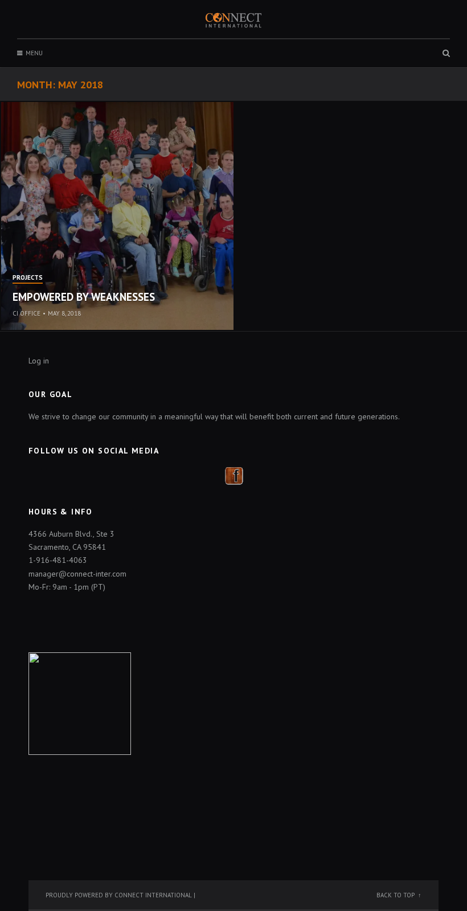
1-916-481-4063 (57, 560)
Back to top (395, 895)
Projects (28, 278)
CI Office (26, 313)
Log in (38, 361)
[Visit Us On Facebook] (233, 474)
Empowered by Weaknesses (84, 297)
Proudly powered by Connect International (119, 895)
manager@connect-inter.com (77, 574)
